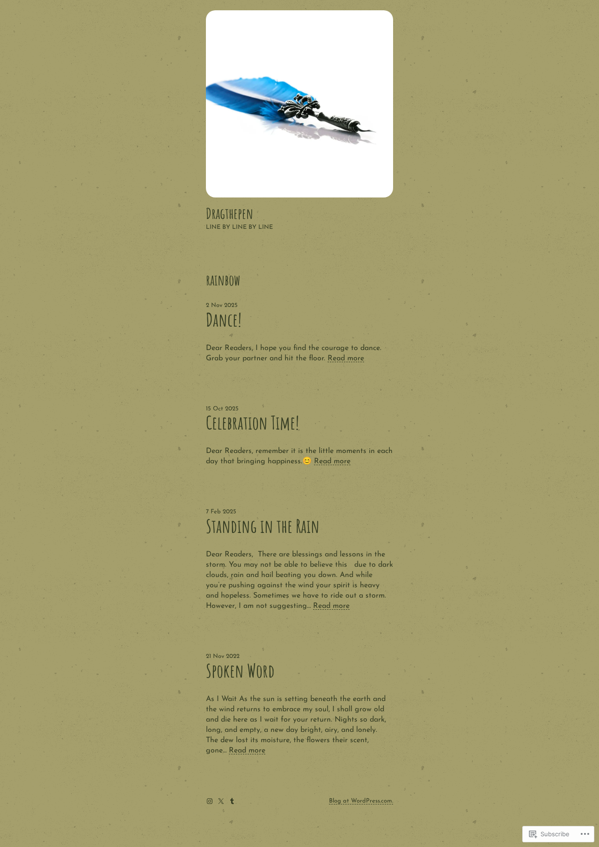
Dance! (223, 320)
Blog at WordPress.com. (361, 801)
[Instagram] (209, 801)
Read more (346, 358)
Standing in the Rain (263, 526)
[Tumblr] (232, 801)
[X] (221, 801)
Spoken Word (240, 671)
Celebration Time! (252, 423)
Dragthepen (229, 213)
